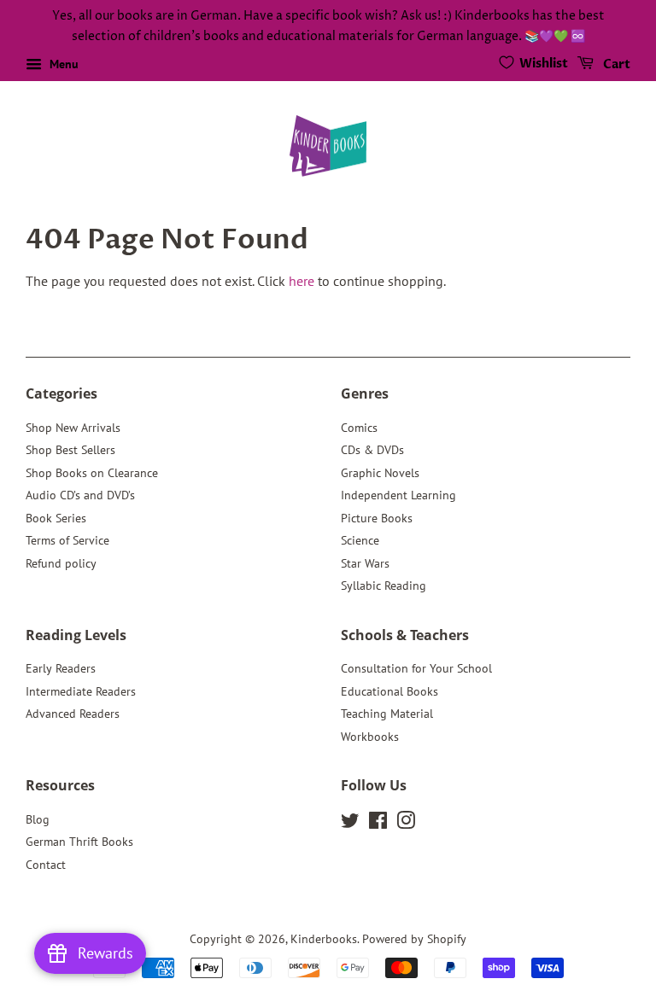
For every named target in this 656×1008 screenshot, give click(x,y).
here (301, 280)
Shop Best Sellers (70, 449)
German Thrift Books (79, 841)
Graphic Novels (380, 473)
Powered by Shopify (414, 939)
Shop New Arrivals (73, 427)
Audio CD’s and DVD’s (80, 495)
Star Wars (365, 563)
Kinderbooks (323, 939)
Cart (615, 64)
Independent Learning (398, 495)
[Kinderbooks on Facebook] (378, 823)
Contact (46, 864)
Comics (359, 427)
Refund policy (61, 563)
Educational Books (389, 691)
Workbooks (370, 736)
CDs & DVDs (372, 449)
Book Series (56, 518)
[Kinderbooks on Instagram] (405, 823)
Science (360, 540)
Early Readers (61, 668)
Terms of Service (67, 540)
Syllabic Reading (383, 585)
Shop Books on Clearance (92, 473)
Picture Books (377, 518)
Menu (62, 64)
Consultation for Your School (416, 668)
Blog (38, 819)
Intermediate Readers (81, 691)
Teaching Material (387, 713)
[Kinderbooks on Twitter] (350, 823)
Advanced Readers (73, 713)
